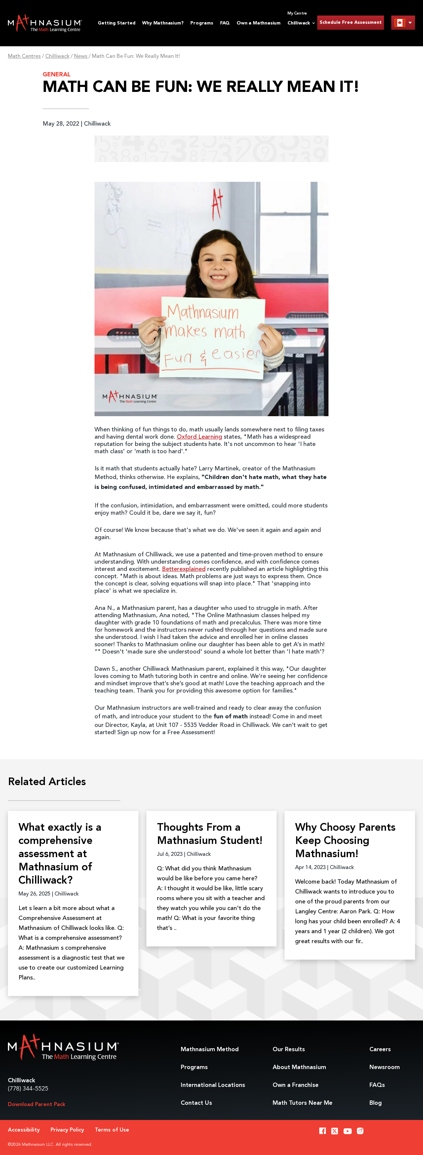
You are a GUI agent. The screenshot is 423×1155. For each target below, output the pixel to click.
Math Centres (24, 56)
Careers (380, 1050)
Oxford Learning (199, 437)
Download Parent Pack (36, 1104)
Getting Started (116, 23)
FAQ (225, 23)
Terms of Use (112, 1130)
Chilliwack (57, 56)
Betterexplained (184, 569)
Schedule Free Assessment (351, 22)
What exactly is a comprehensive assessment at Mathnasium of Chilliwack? (60, 854)
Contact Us (196, 1103)
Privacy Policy (67, 1130)
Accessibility (24, 1130)
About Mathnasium (299, 1067)
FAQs (377, 1085)
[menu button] (403, 23)
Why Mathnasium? (162, 23)
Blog (375, 1103)
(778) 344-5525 (28, 1089)
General (57, 75)
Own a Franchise (296, 1085)
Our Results (289, 1050)
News (81, 56)
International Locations (213, 1085)
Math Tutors (302, 1103)
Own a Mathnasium (259, 23)
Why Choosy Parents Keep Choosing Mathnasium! (345, 841)
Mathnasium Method (210, 1050)
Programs (201, 23)
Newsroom (384, 1067)
